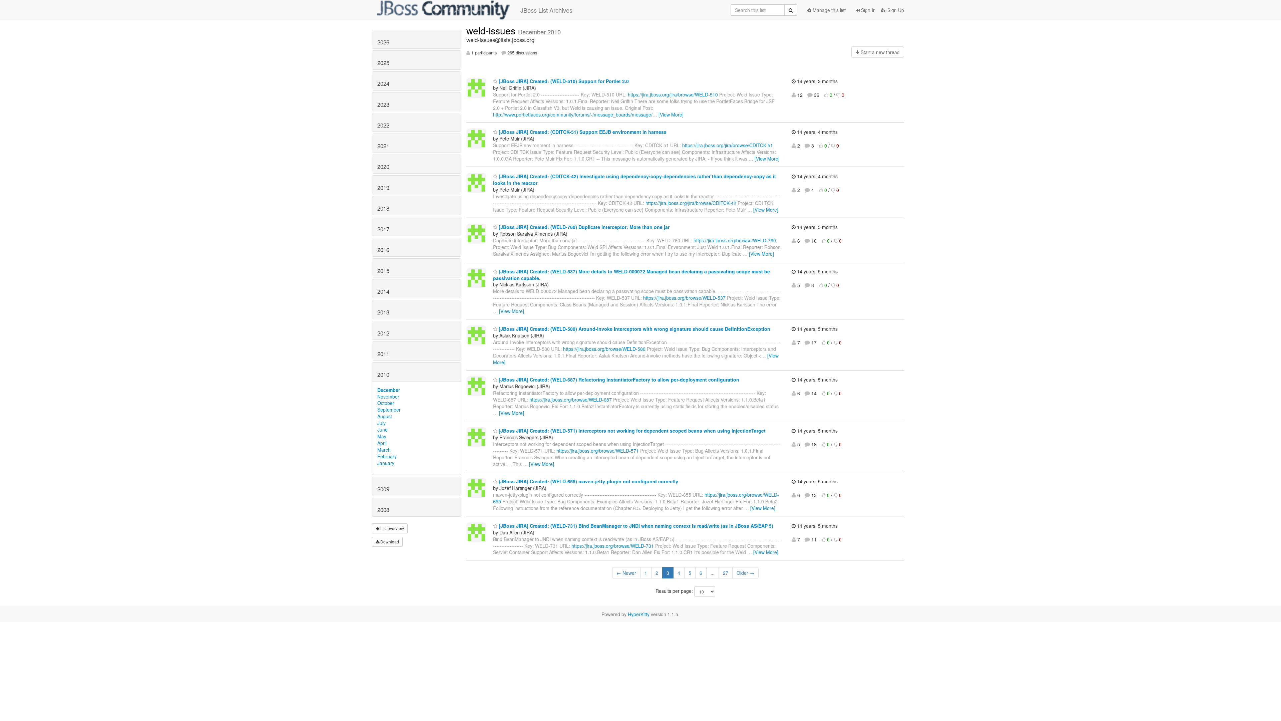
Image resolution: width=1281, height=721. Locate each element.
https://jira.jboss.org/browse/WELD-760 (735, 240)
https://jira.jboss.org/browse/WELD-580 (604, 348)
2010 (383, 375)
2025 (383, 63)
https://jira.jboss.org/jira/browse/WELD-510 (673, 94)
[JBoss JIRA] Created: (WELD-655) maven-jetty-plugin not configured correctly (587, 481)
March (384, 449)
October (385, 403)
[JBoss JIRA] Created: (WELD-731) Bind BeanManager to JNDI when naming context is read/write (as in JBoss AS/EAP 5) (635, 525)
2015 (383, 271)
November (388, 396)
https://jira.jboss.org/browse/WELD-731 (612, 545)
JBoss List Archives (546, 10)
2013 (383, 312)
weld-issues (492, 30)
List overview (391, 528)
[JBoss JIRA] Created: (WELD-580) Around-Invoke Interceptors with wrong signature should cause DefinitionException (633, 328)
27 (725, 572)
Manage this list (828, 10)
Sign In (868, 10)
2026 (383, 42)
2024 (383, 83)
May (381, 436)
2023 (383, 104)
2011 (383, 354)
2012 (383, 333)
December (388, 390)
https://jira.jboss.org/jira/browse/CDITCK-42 (691, 203)
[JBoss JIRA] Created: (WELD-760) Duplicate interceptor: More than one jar (583, 227)
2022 (383, 125)
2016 (383, 250)
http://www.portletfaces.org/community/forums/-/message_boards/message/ (573, 114)
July (381, 423)
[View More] (671, 114)
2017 (383, 229)
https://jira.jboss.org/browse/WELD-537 (684, 297)
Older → (745, 572)
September (389, 409)
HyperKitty (639, 614)
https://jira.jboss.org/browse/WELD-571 (597, 450)
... (713, 572)
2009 (383, 489)
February (387, 456)
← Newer (626, 572)
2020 (383, 167)
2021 (383, 146)
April (382, 443)
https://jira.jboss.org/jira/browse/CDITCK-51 (727, 145)
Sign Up (895, 10)
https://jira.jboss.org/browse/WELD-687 (570, 399)
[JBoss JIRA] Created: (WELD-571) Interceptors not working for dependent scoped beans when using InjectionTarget (631, 430)
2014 (383, 291)
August (384, 416)
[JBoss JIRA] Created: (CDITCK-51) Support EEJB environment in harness (582, 132)
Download (389, 541)
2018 (383, 208)
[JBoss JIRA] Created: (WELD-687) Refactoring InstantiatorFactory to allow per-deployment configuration (618, 379)
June (382, 429)
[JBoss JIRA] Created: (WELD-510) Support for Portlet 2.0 (563, 81)
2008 (383, 510)
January (385, 463)
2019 (383, 188)
